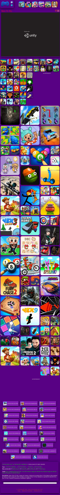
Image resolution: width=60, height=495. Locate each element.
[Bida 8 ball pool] (23, 91)
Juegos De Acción (13, 403)
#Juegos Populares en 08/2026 (9, 472)
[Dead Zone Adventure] (49, 71)
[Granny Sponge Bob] (43, 71)
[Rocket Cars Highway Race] (49, 64)
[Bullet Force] (10, 77)
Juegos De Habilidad (31, 403)
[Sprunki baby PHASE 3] (10, 97)
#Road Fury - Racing (20, 471)
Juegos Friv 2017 (7, 464)
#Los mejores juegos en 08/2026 (48, 471)
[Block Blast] (28, 7)
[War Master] (3, 84)
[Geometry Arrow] (30, 91)
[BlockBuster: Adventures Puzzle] (3, 91)
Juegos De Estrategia (13, 409)
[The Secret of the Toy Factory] (10, 71)
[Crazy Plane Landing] (10, 91)
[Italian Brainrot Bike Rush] (23, 84)
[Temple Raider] (3, 71)
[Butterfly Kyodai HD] (30, 77)
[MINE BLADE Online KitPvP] (36, 71)
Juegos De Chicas (32, 409)
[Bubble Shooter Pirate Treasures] (16, 71)
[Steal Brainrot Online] (56, 71)
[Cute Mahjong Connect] (23, 71)
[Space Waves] (30, 97)
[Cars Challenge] (41, 7)
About (18, 490)
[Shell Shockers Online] (3, 97)
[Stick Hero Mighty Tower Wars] (3, 77)
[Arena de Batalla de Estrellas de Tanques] (22, 7)
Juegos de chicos (22, 467)
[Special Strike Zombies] (16, 77)
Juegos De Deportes (50, 403)
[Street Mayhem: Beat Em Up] (16, 104)
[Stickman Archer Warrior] (10, 104)
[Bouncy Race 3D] (10, 64)
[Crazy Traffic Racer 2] (43, 64)
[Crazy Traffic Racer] (23, 64)
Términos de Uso (38, 490)
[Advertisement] (47, 84)
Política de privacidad (27, 490)
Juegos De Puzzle (14, 415)
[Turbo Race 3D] (30, 64)
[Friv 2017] (12, 3)
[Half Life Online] (3, 104)
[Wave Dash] (16, 97)
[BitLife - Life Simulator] (16, 91)
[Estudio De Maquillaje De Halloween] (54, 7)
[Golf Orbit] (23, 104)
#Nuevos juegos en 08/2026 (34, 471)
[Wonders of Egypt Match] (16, 84)
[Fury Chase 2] (23, 77)
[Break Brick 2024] (23, 97)
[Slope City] (30, 84)
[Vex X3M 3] (10, 84)
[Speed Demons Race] (16, 64)
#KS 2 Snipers (10, 471)
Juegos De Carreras (50, 409)
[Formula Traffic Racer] (3, 64)
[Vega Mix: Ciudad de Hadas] (35, 7)
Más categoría (38, 467)
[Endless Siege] (48, 7)
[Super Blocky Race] (36, 64)
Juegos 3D (30, 467)
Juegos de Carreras (20, 464)
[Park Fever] (30, 71)
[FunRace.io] (56, 64)
